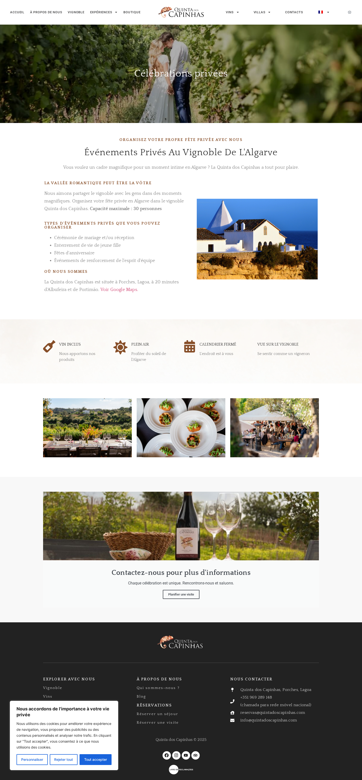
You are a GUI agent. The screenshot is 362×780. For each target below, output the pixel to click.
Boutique (131, 12)
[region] (64, 735)
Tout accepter (95, 759)
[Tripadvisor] (195, 755)
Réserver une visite (158, 722)
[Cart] (349, 12)
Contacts (294, 12)
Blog (141, 696)
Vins (230, 12)
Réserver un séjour (157, 714)
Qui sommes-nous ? (158, 688)
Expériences (101, 12)
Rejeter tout (63, 759)
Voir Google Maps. (119, 289)
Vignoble (76, 12)
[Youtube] (186, 755)
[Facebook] (167, 755)
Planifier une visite (181, 594)
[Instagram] (176, 755)
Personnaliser (32, 759)
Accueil (17, 12)
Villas (259, 12)
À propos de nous (46, 12)
